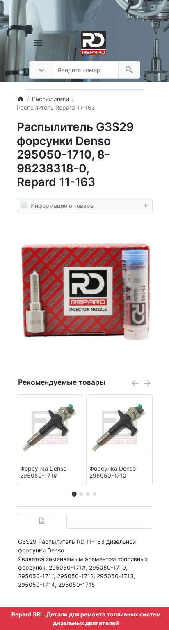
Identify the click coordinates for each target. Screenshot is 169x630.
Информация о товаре (62, 205)
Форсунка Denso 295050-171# (43, 472)
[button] (80, 494)
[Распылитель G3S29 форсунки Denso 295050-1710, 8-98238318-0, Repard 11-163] (85, 290)
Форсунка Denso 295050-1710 (112, 472)
